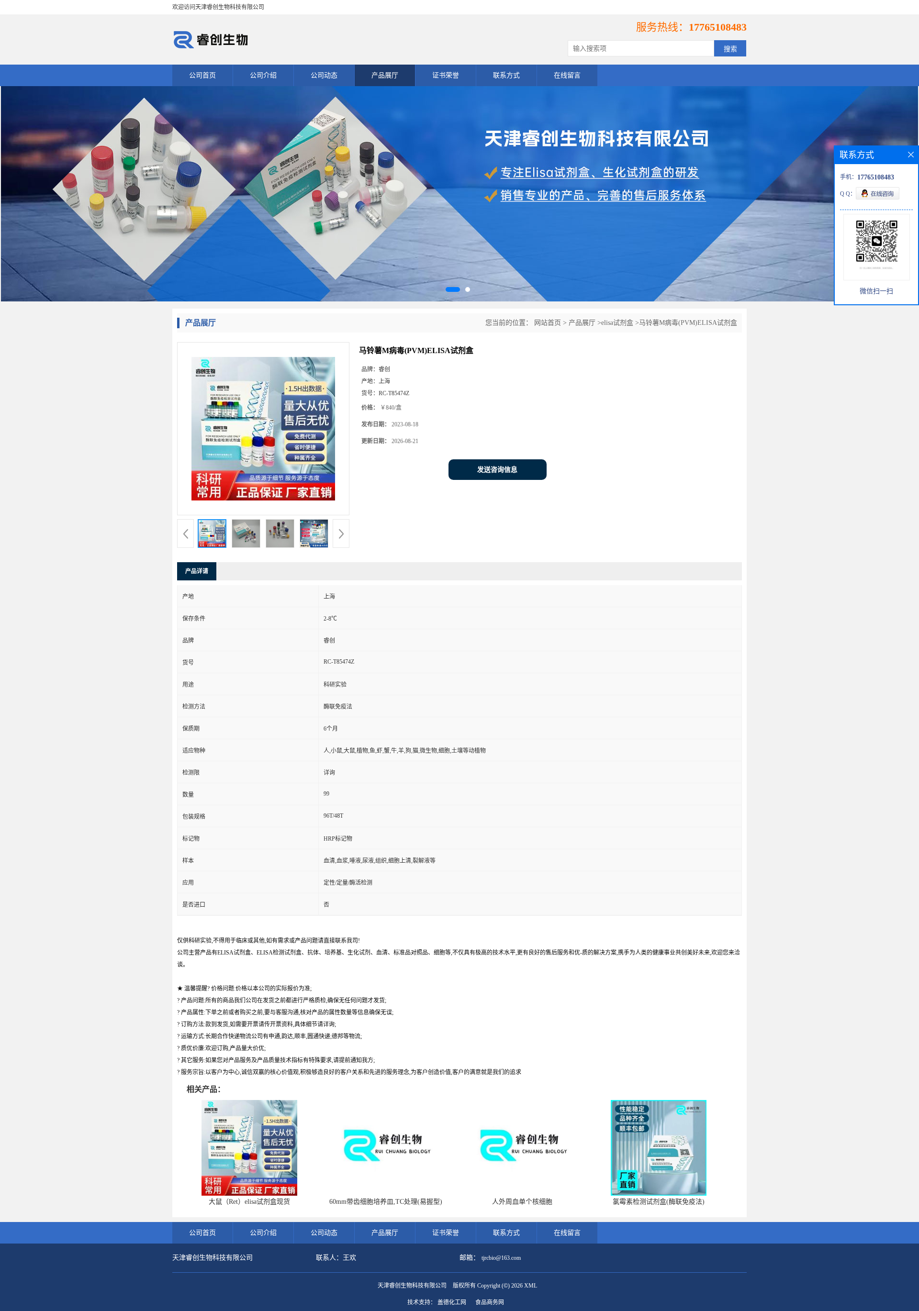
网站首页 (547, 322)
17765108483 (718, 27)
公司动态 (324, 75)
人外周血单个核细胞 (522, 1201)
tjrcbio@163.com (501, 1258)
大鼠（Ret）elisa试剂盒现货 (249, 1201)
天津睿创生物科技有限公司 (412, 1285)
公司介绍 (263, 75)
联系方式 (506, 75)
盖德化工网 (451, 1302)
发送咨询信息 (497, 469)
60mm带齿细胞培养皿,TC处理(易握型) (385, 1201)
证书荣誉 (445, 75)
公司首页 (202, 75)
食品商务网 (489, 1302)
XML (530, 1285)
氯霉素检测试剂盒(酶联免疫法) (659, 1201)
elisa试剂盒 (617, 322)
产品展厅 (384, 75)
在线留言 (567, 75)
